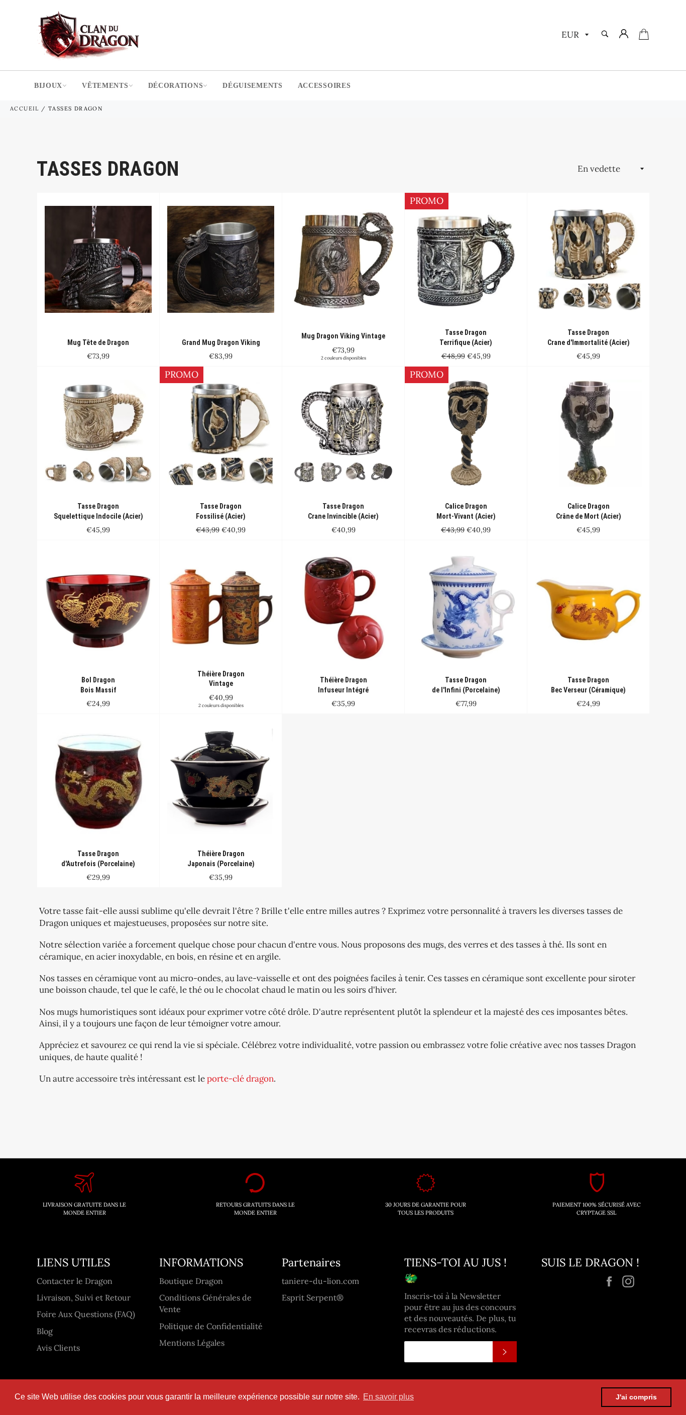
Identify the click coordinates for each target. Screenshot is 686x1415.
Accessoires (324, 85)
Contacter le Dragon (74, 1281)
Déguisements (252, 85)
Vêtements (105, 85)
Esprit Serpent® (313, 1297)
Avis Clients (58, 1348)
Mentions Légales (191, 1343)
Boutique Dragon (191, 1281)
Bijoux (48, 85)
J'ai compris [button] (636, 1397)
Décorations (175, 85)
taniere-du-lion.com (320, 1281)
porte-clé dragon (240, 1078)
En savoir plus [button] (388, 1396)
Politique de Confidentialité (211, 1326)
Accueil (24, 108)
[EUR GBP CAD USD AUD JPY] (574, 35)
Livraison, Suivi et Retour (84, 1297)
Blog (45, 1331)
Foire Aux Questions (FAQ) (86, 1314)
